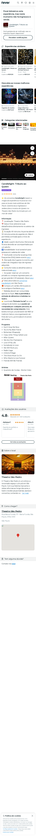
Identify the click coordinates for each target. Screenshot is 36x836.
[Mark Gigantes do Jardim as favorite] (14, 90)
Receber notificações (18, 38)
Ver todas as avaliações (18, 442)
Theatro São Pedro (12, 511)
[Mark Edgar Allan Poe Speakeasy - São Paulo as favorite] (30, 90)
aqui (28, 257)
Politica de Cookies (8, 832)
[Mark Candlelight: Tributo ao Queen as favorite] (14, 51)
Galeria (30, 175)
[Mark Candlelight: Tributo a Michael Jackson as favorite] (30, 51)
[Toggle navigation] (33, 3)
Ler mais (25, 493)
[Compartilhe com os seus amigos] (32, 148)
